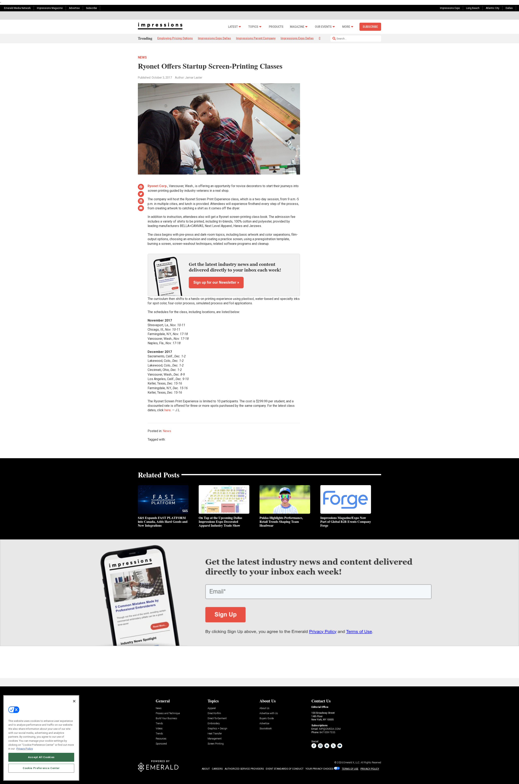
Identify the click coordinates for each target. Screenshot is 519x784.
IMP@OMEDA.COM (330, 729)
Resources (161, 738)
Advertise (74, 8)
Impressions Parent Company (256, 38)
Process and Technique (168, 713)
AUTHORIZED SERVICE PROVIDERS (244, 768)
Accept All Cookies (41, 757)
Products (276, 26)
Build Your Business (166, 718)
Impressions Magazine (50, 8)
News (142, 57)
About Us (264, 708)
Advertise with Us (269, 713)
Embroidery (214, 723)
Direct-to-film (214, 713)
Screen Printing (216, 743)
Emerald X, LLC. (351, 762)
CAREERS (217, 768)
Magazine (297, 26)
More (346, 26)
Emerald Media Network (17, 8)
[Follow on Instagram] (320, 745)
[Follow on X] (333, 745)
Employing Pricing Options (175, 38)
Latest (233, 26)
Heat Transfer (215, 733)
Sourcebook (266, 728)
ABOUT (206, 768)
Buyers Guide (267, 718)
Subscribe (91, 8)
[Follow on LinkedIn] (326, 745)
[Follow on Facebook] (313, 745)
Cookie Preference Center (41, 768)
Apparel (212, 708)
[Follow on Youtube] (339, 745)
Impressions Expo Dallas (214, 38)
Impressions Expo (450, 8)
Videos (159, 728)
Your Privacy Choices (319, 768)
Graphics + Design (217, 728)
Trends (159, 723)
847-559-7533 (327, 732)
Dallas (509, 8)
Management (215, 738)
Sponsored (161, 743)
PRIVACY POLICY (369, 768)
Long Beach (472, 8)
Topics (253, 26)
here (167, 410)
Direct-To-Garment (217, 718)
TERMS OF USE (350, 768)
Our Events (323, 26)
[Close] (74, 701)
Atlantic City (492, 8)
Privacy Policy (24, 748)
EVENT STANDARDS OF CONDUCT (284, 768)
